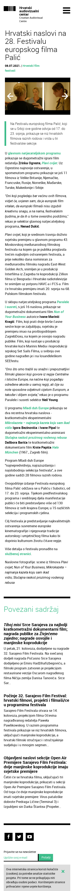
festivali (10, 71)
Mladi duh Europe (36, 408)
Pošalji (46, 857)
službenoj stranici (18, 554)
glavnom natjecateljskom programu (34, 153)
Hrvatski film (31, 66)
